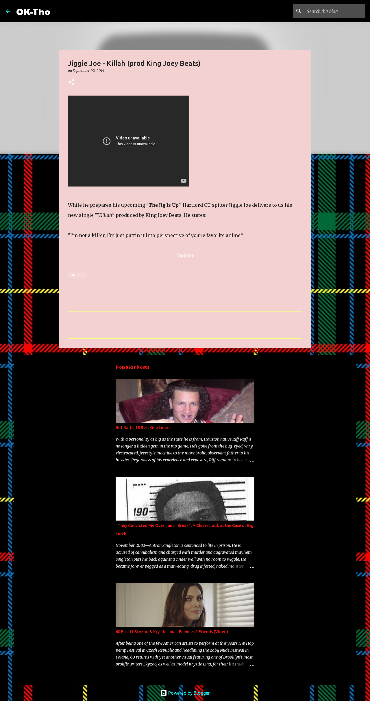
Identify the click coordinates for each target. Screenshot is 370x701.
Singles (77, 275)
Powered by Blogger (188, 693)
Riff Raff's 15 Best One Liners (143, 427)
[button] (71, 82)
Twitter (185, 255)
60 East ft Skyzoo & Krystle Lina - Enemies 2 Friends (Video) (172, 631)
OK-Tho (33, 11)
